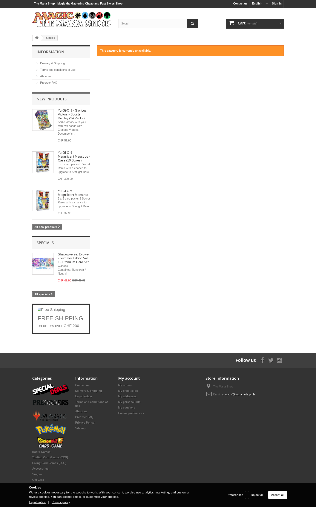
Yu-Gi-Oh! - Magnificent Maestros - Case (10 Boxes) (74, 156)
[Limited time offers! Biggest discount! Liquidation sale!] (50, 388)
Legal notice (37, 502)
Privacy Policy (84, 422)
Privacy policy (61, 502)
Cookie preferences (131, 413)
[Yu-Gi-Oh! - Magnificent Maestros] (43, 200)
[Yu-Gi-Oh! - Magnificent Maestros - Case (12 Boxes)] (43, 162)
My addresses (127, 396)
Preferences (235, 494)
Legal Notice (83, 396)
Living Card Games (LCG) (49, 463)
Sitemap (80, 428)
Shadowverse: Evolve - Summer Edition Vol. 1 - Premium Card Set (73, 258)
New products (52, 98)
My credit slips (128, 390)
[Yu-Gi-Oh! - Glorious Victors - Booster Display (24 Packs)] (43, 120)
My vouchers (126, 407)
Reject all (257, 494)
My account (129, 378)
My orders (125, 385)
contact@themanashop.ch (238, 394)
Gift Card (38, 479)
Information (50, 51)
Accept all (277, 494)
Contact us (240, 3)
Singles (37, 474)
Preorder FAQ (48, 82)
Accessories (40, 468)
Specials (45, 242)
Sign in (277, 3)
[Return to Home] (37, 38)
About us (45, 76)
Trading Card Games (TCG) (50, 457)
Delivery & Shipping (52, 63)
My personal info (129, 402)
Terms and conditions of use (57, 69)
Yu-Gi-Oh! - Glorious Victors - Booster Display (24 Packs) (72, 114)
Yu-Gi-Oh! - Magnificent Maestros (73, 193)
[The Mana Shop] (72, 19)
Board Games (41, 451)
